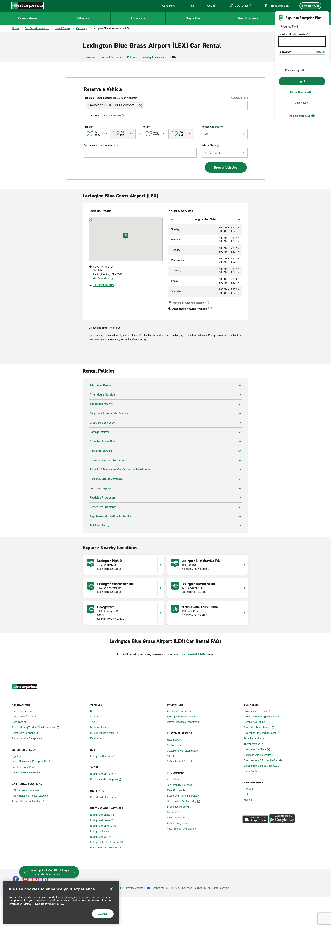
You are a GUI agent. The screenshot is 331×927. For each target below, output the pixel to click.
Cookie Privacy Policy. (49, 903)
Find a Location (279, 6)
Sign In (302, 81)
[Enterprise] (27, 5)
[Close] (111, 889)
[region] (61, 902)
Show (318, 52)
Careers (170, 6)
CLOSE (103, 913)
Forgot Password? (300, 92)
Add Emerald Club (300, 116)
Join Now (300, 103)
